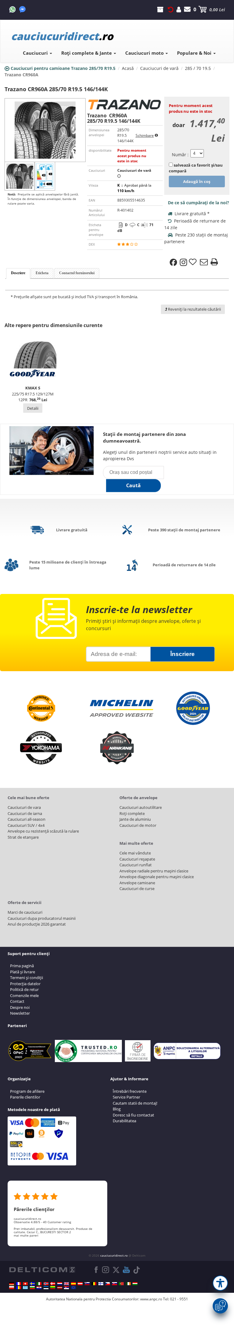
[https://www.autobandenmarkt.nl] (59, 1283)
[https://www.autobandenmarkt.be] (93, 1283)
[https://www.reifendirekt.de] (11, 1283)
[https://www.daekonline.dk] (52, 1283)
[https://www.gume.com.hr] (39, 1287)
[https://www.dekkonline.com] (46, 1283)
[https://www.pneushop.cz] (107, 1283)
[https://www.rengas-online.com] (100, 1283)
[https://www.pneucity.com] (121, 1283)
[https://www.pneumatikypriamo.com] (114, 1283)
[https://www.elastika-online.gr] (25, 1287)
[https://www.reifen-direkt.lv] (59, 1287)
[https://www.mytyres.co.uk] (66, 1283)
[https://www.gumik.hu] (135, 1283)
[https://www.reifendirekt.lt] (52, 1287)
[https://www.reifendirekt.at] (80, 1283)
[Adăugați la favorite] (193, 262)
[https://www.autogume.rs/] (66, 1287)
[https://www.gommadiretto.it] (39, 1283)
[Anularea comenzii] (170, 9)
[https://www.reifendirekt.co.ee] (46, 1287)
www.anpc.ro (151, 1299)
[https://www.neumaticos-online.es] (73, 1283)
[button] (220, 1283)
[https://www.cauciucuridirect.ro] (18, 1287)
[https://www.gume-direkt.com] (87, 1283)
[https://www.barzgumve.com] (32, 1287)
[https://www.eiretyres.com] (128, 1283)
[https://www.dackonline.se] (32, 1283)
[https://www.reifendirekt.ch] (25, 1283)
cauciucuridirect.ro (114, 1255)
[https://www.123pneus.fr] (18, 1283)
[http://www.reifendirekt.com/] (73, 1287)
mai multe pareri (26, 1235)
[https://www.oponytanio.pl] (11, 1287)
